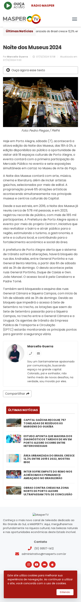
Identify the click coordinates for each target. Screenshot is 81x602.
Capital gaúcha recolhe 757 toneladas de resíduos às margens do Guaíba (45, 423)
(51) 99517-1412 (44, 548)
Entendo (65, 592)
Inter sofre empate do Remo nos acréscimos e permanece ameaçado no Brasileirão (48, 475)
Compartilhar (15, 393)
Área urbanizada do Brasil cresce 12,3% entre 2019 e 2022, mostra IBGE (49, 459)
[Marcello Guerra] (15, 353)
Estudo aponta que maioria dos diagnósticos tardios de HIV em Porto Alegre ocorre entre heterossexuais (48, 441)
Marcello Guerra (40, 346)
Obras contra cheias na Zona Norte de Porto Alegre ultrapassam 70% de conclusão (48, 491)
